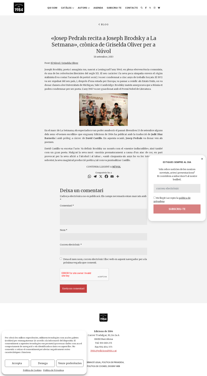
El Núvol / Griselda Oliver (64, 63)
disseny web (114, 366)
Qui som (52, 7)
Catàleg (66, 7)
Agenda (98, 7)
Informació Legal (92, 362)
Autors (82, 7)
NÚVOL (116, 166)
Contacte (131, 7)
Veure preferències (70, 363)
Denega (43, 363)
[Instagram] (154, 7)
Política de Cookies (32, 370)
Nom (63, 230)
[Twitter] (150, 7)
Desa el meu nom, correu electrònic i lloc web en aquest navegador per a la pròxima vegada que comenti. (105, 261)
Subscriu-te (114, 7)
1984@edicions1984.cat (103, 350)
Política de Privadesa (53, 370)
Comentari (67, 205)
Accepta (17, 363)
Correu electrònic (71, 244)
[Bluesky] (159, 7)
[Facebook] (146, 7)
